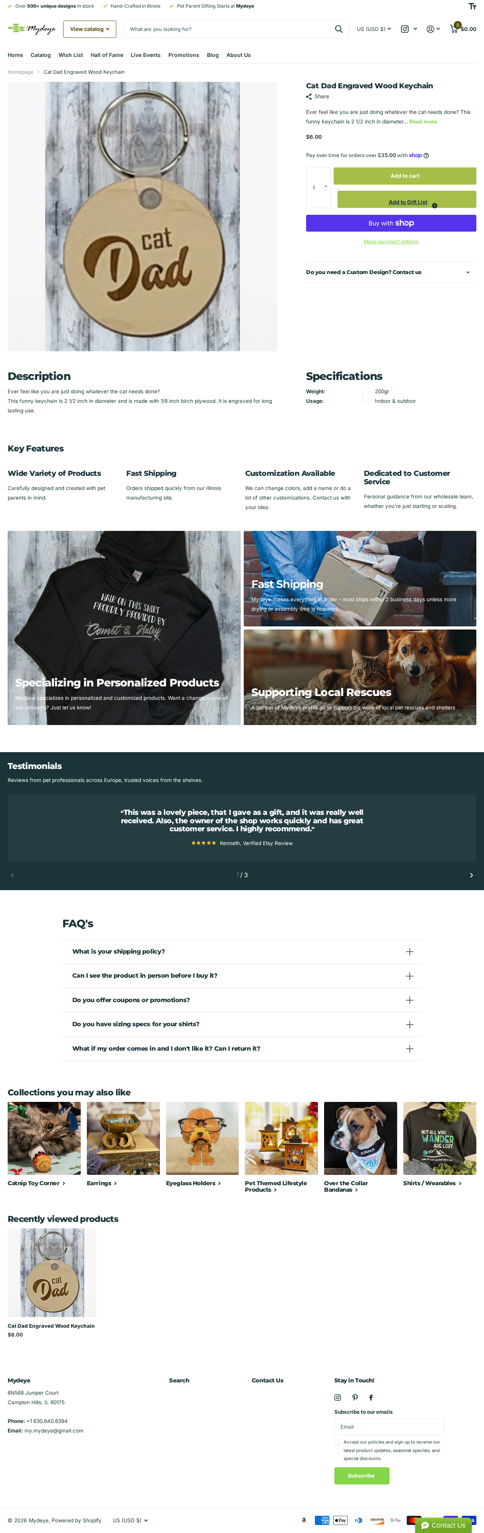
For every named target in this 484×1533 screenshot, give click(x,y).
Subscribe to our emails (363, 1412)
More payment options (391, 241)
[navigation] (13, 875)
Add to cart (405, 175)
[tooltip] (434, 205)
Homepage (21, 72)
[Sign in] (433, 29)
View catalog (87, 29)
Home (15, 55)
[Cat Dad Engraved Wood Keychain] (52, 1272)
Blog (213, 55)
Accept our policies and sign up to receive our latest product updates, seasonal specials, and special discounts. (392, 1450)
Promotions (183, 55)
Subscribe (362, 1475)
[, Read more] (409, 29)
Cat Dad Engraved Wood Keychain (51, 1326)
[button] (327, 176)
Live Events (146, 55)
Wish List (71, 55)
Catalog (41, 55)
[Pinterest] (355, 1397)
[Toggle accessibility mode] (472, 6)
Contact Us (268, 1380)
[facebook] (371, 1397)
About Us (239, 55)
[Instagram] (337, 1397)
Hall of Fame (107, 55)
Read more (423, 121)
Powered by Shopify (76, 1520)
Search (179, 1380)
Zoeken (338, 29)
